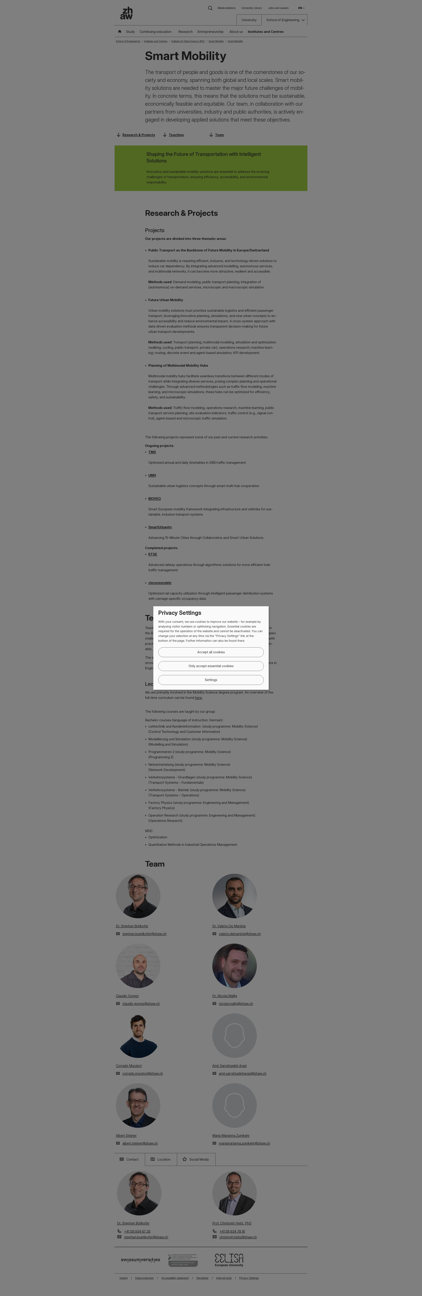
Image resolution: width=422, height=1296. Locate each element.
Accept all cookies (211, 652)
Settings (211, 680)
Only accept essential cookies (211, 666)
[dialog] (211, 648)
